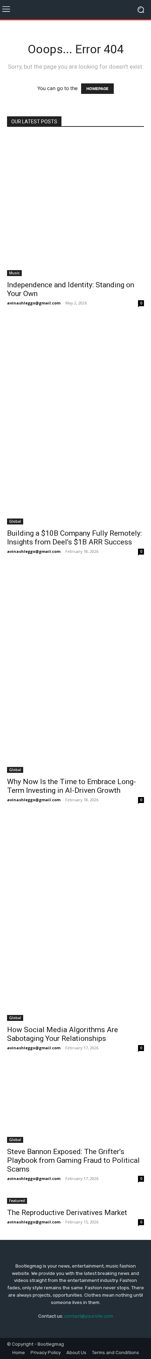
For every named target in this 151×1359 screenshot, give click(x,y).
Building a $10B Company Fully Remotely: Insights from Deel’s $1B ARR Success (74, 537)
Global (15, 521)
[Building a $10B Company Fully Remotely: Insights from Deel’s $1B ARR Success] (75, 422)
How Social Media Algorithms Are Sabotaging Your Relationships (62, 1034)
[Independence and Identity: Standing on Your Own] (75, 206)
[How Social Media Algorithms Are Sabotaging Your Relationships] (75, 919)
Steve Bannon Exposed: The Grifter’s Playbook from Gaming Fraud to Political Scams (73, 1160)
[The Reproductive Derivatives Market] (75, 1200)
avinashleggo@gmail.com (33, 303)
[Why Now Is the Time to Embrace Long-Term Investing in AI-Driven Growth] (75, 671)
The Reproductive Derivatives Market (67, 1212)
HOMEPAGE (97, 88)
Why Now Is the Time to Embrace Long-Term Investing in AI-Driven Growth (71, 786)
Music (14, 272)
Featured (17, 1200)
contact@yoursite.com (88, 1316)
